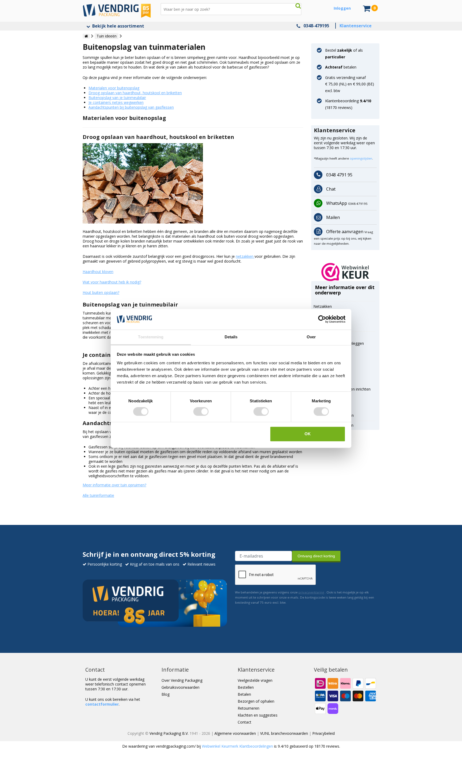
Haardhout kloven (98, 271)
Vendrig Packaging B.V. (168, 733)
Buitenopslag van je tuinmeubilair (117, 97)
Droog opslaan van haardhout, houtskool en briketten (135, 92)
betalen (340, 67)
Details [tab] (231, 337)
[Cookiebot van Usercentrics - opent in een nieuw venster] (322, 319)
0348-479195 (316, 26)
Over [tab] (311, 337)
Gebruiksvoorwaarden (180, 687)
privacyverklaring (311, 592)
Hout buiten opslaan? (101, 292)
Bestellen (246, 687)
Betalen (244, 694)
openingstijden (361, 158)
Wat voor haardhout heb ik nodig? (112, 282)
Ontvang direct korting (316, 556)
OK (308, 434)
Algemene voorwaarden (235, 733)
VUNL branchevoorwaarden (284, 733)
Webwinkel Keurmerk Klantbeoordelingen (237, 746)
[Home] (86, 36)
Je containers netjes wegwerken (116, 102)
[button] (345, 272)
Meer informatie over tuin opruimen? (114, 484)
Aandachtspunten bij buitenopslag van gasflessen (131, 107)
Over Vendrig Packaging (181, 680)
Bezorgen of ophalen (256, 701)
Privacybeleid (323, 733)
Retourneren (248, 708)
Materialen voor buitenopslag (113, 87)
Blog (165, 694)
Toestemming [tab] (150, 337)
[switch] (201, 411)
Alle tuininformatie (98, 495)
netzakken (245, 256)
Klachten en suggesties (258, 715)
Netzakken (322, 306)
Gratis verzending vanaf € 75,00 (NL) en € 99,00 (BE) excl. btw (349, 84)
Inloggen (342, 8)
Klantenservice (356, 26)
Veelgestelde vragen (255, 680)
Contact (244, 722)
